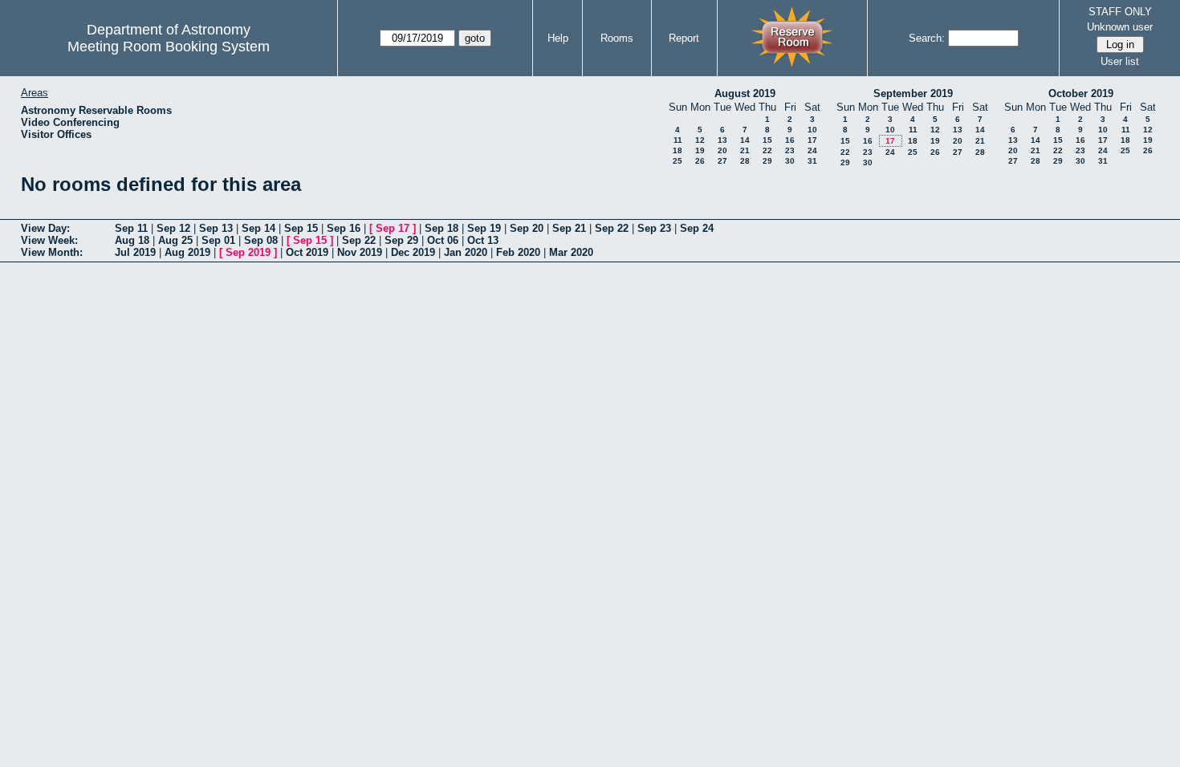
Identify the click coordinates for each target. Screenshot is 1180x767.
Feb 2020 (518, 252)
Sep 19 (484, 228)
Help (557, 38)
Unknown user (1120, 27)
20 (722, 150)
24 (812, 150)
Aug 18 (132, 240)
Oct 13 (482, 240)
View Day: (45, 228)
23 (790, 150)
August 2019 (744, 93)
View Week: (49, 240)
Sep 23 (654, 228)
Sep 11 (131, 228)
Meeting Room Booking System (168, 47)
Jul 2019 (135, 252)
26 (700, 160)
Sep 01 (218, 240)
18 (677, 150)
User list (1120, 61)
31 (812, 160)
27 (722, 160)
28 (745, 160)
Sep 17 (392, 228)
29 (767, 160)
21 (745, 150)
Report (684, 38)
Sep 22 (612, 228)
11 (677, 140)
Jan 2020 (465, 252)
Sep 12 (173, 228)
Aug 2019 (187, 252)
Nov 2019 (359, 252)
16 (790, 140)
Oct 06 (442, 240)
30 (790, 160)
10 (812, 129)
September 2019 (913, 93)
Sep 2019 (248, 252)
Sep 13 (216, 228)
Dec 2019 (413, 252)
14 (745, 140)
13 (722, 140)
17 (812, 140)
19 (700, 150)
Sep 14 (258, 228)
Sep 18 (441, 228)
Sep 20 (526, 228)
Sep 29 (401, 240)
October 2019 (1080, 93)
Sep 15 (301, 228)
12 (700, 140)
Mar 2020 (571, 252)
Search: (927, 38)
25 (677, 160)
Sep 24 (697, 228)
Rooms (616, 38)
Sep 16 (343, 228)
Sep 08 (261, 240)
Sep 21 (569, 228)
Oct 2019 (307, 252)
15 (767, 140)
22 (767, 150)
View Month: (52, 252)
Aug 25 (175, 240)
